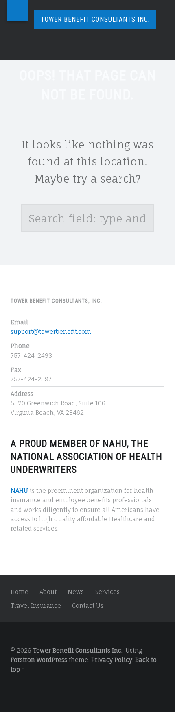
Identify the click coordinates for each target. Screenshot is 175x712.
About (48, 591)
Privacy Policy (111, 659)
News (76, 591)
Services (107, 591)
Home (19, 591)
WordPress (52, 659)
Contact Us (87, 605)
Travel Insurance (36, 605)
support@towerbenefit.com (51, 331)
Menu (17, 10)
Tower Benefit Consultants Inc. (77, 650)
